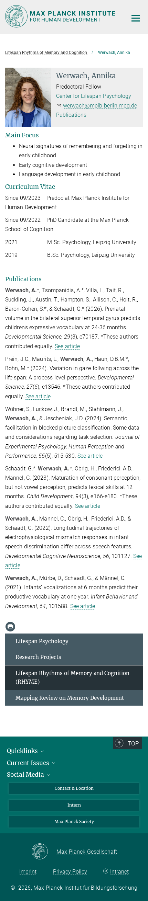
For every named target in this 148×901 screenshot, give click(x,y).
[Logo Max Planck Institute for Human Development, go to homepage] (61, 16)
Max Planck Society (74, 821)
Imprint (27, 871)
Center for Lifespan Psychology (93, 96)
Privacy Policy (70, 871)
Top (133, 743)
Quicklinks (23, 751)
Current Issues (29, 763)
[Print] (10, 626)
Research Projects (38, 657)
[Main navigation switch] (135, 18)
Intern (74, 805)
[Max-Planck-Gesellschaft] (43, 852)
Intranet (119, 871)
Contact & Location (74, 788)
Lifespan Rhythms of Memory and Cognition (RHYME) (72, 677)
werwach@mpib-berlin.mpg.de (100, 105)
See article (67, 346)
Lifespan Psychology (41, 641)
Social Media (26, 774)
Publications (71, 115)
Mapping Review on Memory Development (69, 698)
